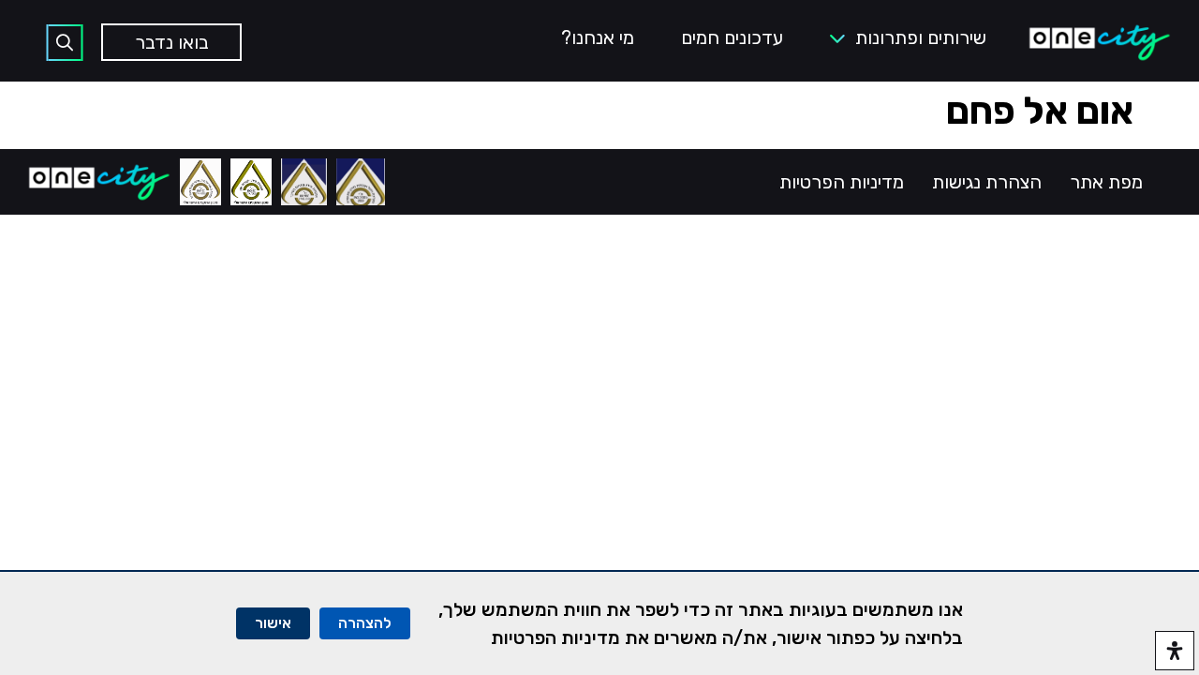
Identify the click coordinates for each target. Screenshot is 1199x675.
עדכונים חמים (732, 37)
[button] (64, 32)
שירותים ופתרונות (920, 37)
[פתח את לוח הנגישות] (1174, 650)
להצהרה (365, 623)
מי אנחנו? (597, 37)
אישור (273, 623)
